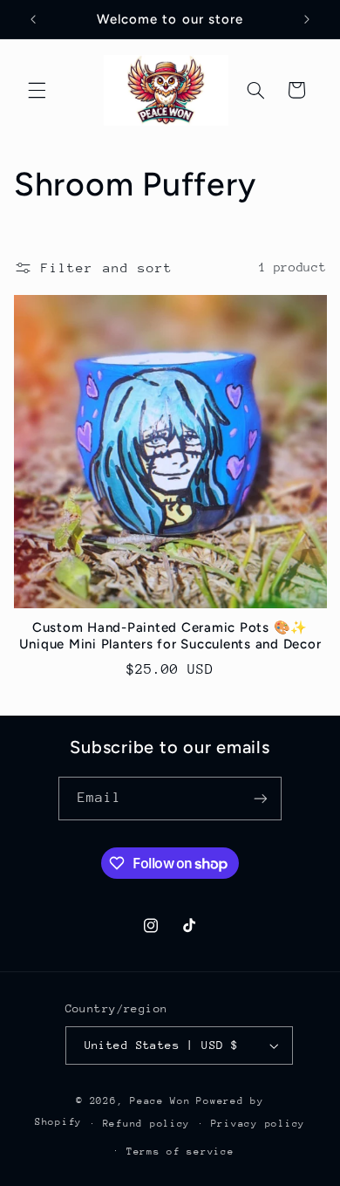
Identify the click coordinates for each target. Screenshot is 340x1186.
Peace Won (160, 1101)
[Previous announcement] (33, 19)
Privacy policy (258, 1123)
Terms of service (180, 1151)
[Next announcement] (307, 19)
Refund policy (147, 1123)
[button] (37, 90)
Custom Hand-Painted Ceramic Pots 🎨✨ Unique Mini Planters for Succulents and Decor (170, 636)
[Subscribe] (261, 798)
